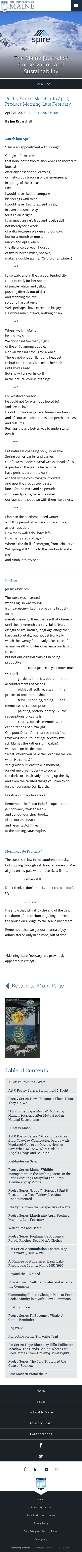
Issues (41, 1401)
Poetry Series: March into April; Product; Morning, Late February (38, 1217)
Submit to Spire (41, 1412)
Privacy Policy (41, 1523)
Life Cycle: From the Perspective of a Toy (39, 1207)
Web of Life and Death (25, 1228)
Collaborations (41, 1434)
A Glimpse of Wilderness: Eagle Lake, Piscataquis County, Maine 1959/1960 (36, 1263)
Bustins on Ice (19, 1307)
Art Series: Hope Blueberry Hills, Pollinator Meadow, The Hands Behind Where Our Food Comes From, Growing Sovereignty (40, 1349)
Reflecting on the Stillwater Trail (33, 1336)
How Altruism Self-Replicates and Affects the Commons (40, 1284)
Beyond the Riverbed (24, 1274)
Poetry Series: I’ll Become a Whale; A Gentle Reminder (35, 1317)
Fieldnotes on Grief (22, 1161)
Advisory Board (41, 1423)
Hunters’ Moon (19, 1128)
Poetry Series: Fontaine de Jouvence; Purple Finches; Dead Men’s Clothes (36, 1238)
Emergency (41, 1539)
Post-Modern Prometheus (27, 1374)
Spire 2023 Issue (46, 113)
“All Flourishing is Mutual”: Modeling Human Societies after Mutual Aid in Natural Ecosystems (36, 1115)
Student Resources (41, 1507)
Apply (41, 1499)
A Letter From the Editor (27, 1082)
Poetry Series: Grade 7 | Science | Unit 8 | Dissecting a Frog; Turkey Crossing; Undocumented (38, 1194)
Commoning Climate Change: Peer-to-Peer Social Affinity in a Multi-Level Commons (40, 1297)
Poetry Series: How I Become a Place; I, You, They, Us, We (41, 1101)
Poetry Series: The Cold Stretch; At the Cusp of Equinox (37, 1363)
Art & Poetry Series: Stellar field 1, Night (38, 1090)
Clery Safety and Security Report (41, 1531)
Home (41, 1390)
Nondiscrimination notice (41, 1515)
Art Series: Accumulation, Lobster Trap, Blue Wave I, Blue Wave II (38, 1251)
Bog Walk (15, 1328)
